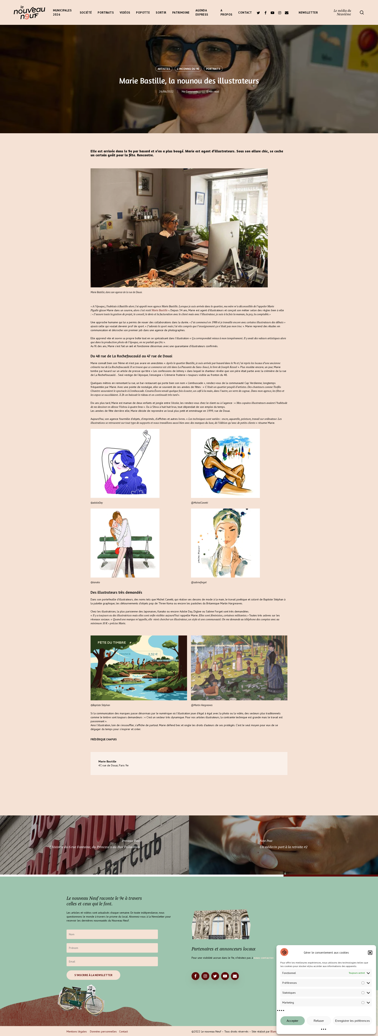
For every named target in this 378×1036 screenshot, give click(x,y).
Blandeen (276, 1031)
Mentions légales (77, 1031)
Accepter (292, 1020)
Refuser (319, 1020)
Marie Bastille (160, 310)
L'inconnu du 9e (188, 69)
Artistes (164, 69)
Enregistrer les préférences (352, 1020)
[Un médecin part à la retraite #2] (283, 845)
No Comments (190, 91)
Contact (123, 1031)
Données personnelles (103, 1031)
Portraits (213, 69)
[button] (370, 953)
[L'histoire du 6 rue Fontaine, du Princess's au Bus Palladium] (94, 845)
